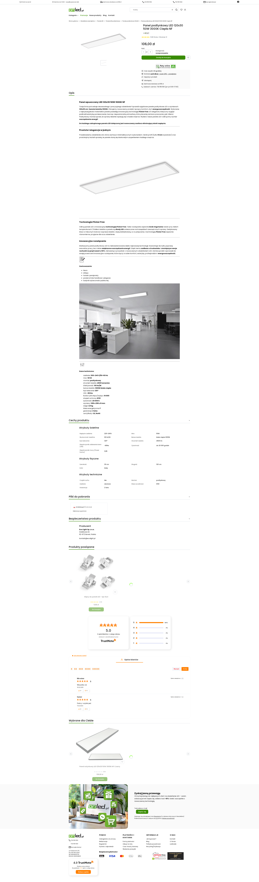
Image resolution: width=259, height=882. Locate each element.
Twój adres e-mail (140, 808)
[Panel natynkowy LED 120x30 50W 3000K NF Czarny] (99, 746)
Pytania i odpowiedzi (106, 847)
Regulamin (157, 816)
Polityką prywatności (168, 818)
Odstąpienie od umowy (107, 839)
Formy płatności (128, 841)
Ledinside (173, 844)
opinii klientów (108, 634)
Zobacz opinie (83, 872)
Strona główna (73, 21)
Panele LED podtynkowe (113, 21)
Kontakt (172, 839)
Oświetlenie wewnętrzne (87, 21)
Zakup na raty (127, 844)
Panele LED (100, 21)
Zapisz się (142, 812)
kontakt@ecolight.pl (87, 538)
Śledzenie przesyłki (129, 849)
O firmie (173, 841)
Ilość (143, 48)
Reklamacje (103, 841)
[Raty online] (166, 66)
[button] (176, 9)
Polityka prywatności (153, 844)
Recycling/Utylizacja (153, 847)
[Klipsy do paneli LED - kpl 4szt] (96, 573)
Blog (147, 841)
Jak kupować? (151, 839)
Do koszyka (96, 609)
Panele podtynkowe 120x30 (130, 21)
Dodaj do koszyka (163, 57)
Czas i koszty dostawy (130, 847)
